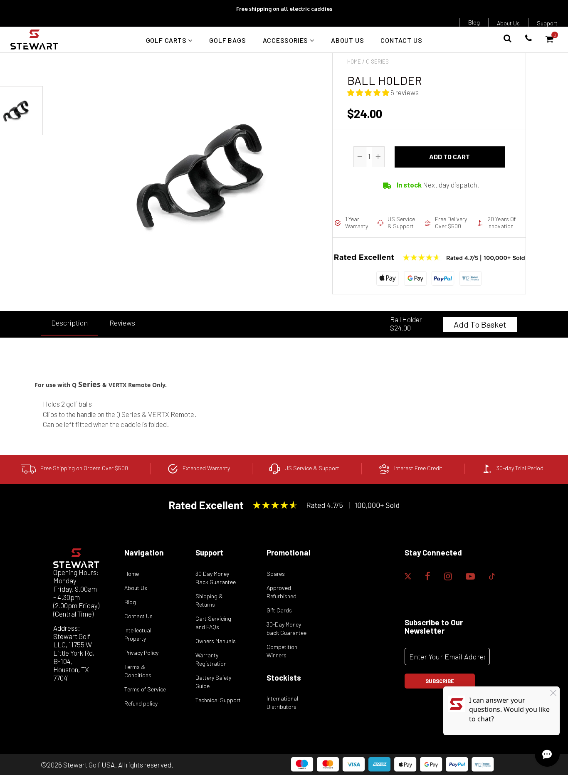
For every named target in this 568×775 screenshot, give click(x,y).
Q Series (377, 61)
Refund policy (141, 703)
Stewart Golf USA (89, 764)
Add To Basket (480, 324)
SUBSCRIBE (439, 681)
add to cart (449, 156)
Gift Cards (279, 610)
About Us (508, 23)
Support (547, 23)
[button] (368, 92)
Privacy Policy (141, 652)
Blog (474, 22)
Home (354, 61)
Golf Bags (227, 40)
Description (69, 322)
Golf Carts (167, 40)
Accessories (286, 40)
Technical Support (218, 699)
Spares (276, 573)
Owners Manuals (215, 640)
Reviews (122, 322)
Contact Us (401, 40)
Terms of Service (145, 689)
